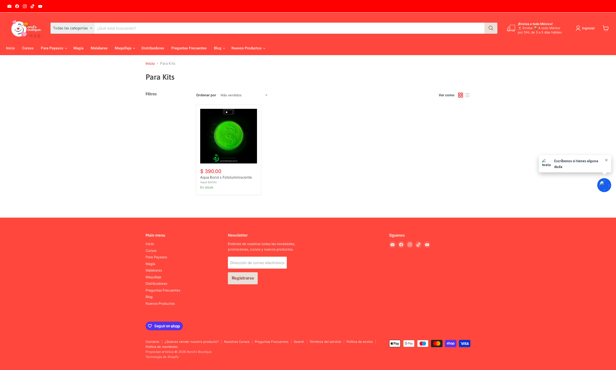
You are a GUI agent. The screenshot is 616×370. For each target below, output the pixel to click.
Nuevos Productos (247, 48)
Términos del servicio (325, 342)
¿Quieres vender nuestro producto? (192, 342)
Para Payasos (52, 48)
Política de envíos (359, 342)
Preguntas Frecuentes (189, 48)
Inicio (10, 48)
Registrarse (243, 278)
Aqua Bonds (208, 182)
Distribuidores (152, 48)
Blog (218, 48)
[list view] (467, 95)
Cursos (28, 48)
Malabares (99, 48)
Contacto (152, 342)
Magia (78, 48)
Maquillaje (123, 48)
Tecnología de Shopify (162, 357)
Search (299, 342)
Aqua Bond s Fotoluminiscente (226, 177)
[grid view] (460, 95)
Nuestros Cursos (237, 342)
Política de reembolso (162, 347)
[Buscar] (490, 28)
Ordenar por (206, 95)
